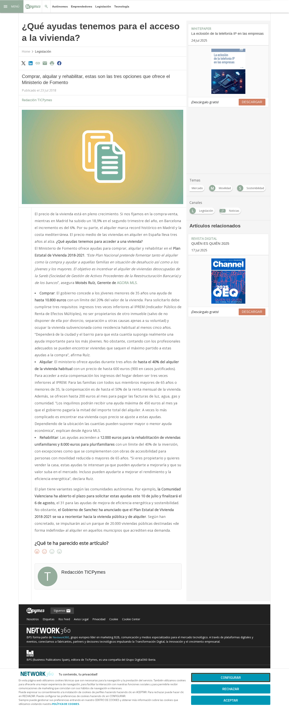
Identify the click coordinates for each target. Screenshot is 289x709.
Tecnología (121, 6)
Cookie (113, 619)
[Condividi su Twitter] (23, 63)
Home (26, 51)
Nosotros (33, 619)
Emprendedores (81, 6)
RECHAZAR (230, 689)
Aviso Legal (81, 619)
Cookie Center (131, 619)
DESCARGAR (252, 102)
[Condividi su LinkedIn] (30, 63)
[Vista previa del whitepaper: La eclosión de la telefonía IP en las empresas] (228, 71)
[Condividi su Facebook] (59, 63)
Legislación (103, 6)
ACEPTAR (231, 700)
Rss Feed (64, 619)
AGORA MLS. (127, 282)
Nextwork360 (61, 637)
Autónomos (60, 6)
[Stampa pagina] (52, 63)
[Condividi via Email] (45, 63)
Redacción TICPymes (37, 100)
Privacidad (98, 619)
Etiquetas (48, 619)
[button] (12, 6)
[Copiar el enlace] (38, 63)
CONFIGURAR (231, 677)
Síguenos (60, 610)
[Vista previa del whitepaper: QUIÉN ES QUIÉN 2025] (228, 281)
